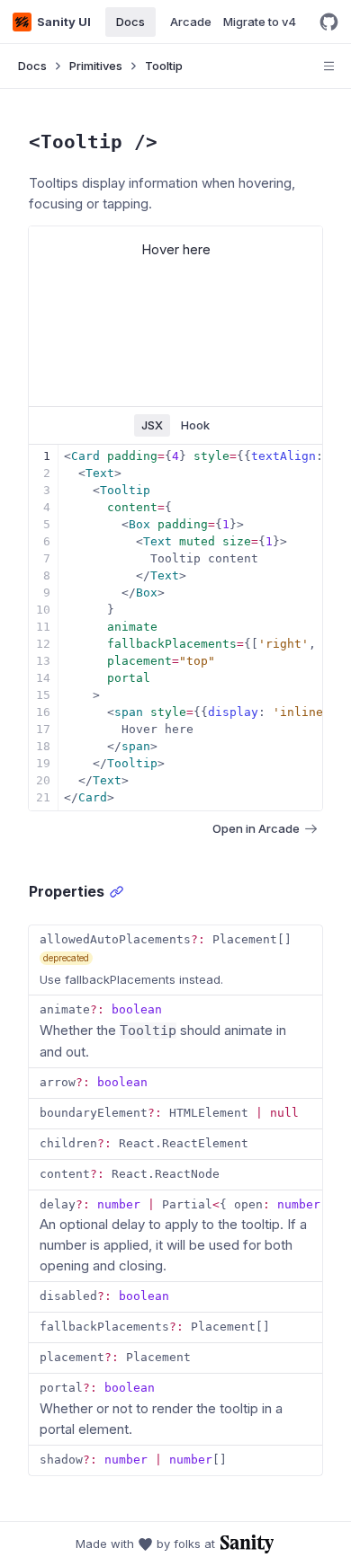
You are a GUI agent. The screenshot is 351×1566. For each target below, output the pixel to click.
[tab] (152, 425)
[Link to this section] (117, 891)
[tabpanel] (175, 627)
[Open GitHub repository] (329, 22)
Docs (32, 65)
